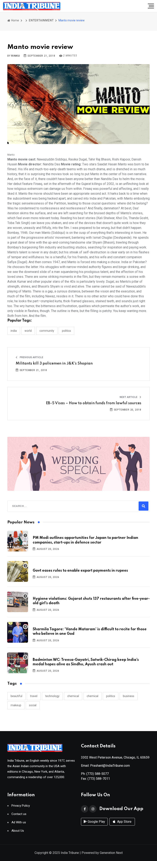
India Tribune (70, 853)
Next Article (129, 397)
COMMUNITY (46, 330)
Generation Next (111, 853)
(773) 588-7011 (98, 779)
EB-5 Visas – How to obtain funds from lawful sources (93, 403)
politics (110, 696)
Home (15, 20)
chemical (73, 696)
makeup (16, 705)
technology (52, 696)
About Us (17, 830)
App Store (123, 822)
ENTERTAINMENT (41, 20)
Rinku (15, 55)
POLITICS (66, 330)
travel (33, 696)
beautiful (16, 696)
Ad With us (18, 822)
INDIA (14, 330)
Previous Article (31, 357)
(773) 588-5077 (97, 774)
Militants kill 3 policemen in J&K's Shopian (54, 363)
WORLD (28, 330)
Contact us (18, 814)
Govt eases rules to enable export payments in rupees (80, 570)
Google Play (96, 822)
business (128, 696)
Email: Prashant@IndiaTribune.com (105, 766)
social (32, 705)
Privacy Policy (20, 805)
